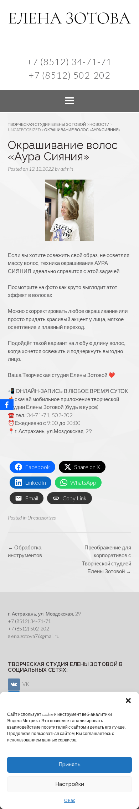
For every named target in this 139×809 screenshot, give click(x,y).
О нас (69, 800)
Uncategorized (41, 518)
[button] (128, 700)
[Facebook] (7, 404)
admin (67, 169)
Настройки (69, 784)
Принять (69, 764)
